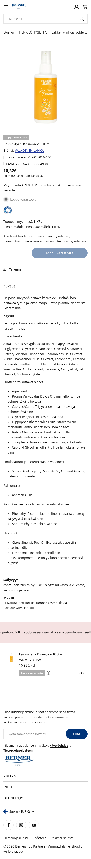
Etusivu (8, 32)
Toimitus (9, 176)
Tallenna (14, 269)
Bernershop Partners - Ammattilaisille (42, 846)
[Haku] (81, 18)
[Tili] (76, 6)
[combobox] (45, 19)
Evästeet (40, 838)
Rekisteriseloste (62, 838)
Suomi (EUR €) (19, 811)
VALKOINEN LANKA (29, 150)
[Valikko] (5, 6)
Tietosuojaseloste (16, 838)
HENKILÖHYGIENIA (33, 32)
